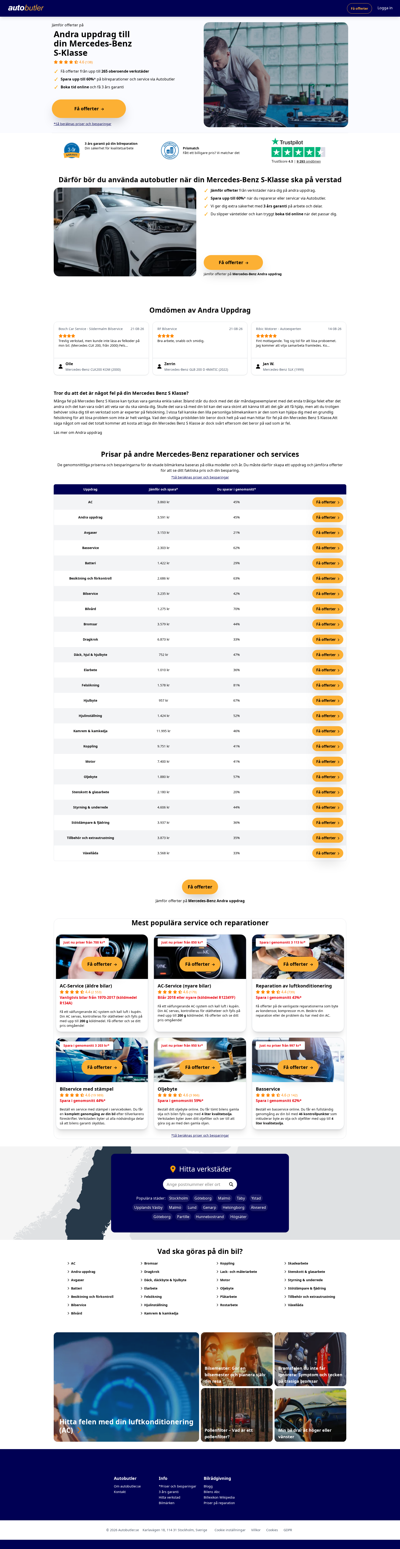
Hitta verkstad (169, 1497)
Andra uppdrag (88, 432)
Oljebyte (167, 1089)
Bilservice (78, 1305)
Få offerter (359, 8)
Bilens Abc (212, 1492)
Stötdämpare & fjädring (307, 1288)
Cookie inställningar (230, 1530)
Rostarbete (229, 1305)
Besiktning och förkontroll (92, 1296)
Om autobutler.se (127, 1486)
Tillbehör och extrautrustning (311, 1296)
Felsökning (153, 1296)
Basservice (268, 1089)
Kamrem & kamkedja (161, 1313)
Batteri (76, 1288)
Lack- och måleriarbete (238, 1271)
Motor (225, 1280)
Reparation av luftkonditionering (294, 986)
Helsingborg (233, 1207)
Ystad (256, 1198)
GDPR (288, 1530)
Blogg (208, 1486)
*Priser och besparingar (177, 1486)
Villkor (256, 1530)
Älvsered (258, 1207)
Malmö (224, 1198)
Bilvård (76, 1313)
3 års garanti (169, 1492)
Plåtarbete (228, 1296)
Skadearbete (298, 1263)
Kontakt (120, 1492)
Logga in (385, 7)
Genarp (209, 1207)
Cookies (272, 1530)
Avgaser (77, 1280)
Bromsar (151, 1263)
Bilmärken (167, 1503)
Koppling (227, 1263)
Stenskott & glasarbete (306, 1271)
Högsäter (238, 1216)
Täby (241, 1198)
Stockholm (178, 1198)
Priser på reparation (219, 1503)
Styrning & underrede (305, 1280)
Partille (183, 1216)
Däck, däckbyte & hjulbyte (165, 1280)
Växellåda (295, 1305)
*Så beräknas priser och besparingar (82, 124)
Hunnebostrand (210, 1216)
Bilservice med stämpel (86, 1089)
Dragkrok (151, 1271)
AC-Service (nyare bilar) (184, 986)
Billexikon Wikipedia (219, 1497)
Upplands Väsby (148, 1207)
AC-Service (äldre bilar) (86, 986)
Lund (192, 1207)
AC (73, 1263)
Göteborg (203, 1198)
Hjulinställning (156, 1305)
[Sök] (231, 1184)
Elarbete (150, 1288)
